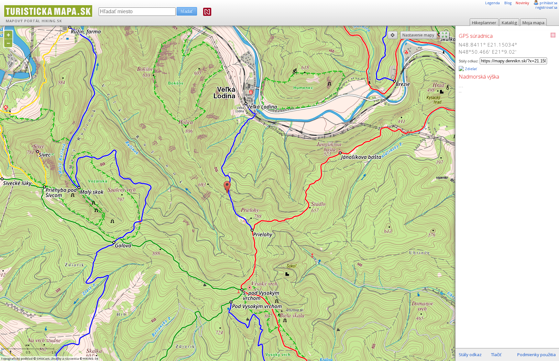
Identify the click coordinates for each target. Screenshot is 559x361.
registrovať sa (546, 7)
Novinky (522, 3)
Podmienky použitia (536, 354)
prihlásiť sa (548, 3)
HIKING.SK (52, 21)
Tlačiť (496, 354)
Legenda (492, 3)
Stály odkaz (470, 354)
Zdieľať (470, 69)
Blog (507, 3)
